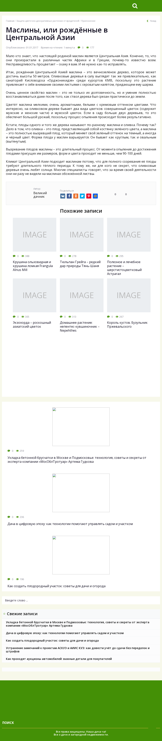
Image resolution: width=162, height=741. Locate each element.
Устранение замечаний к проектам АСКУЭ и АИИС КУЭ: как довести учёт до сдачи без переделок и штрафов (78, 649)
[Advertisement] (81, 368)
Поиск (8, 723)
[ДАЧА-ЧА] (32, 6)
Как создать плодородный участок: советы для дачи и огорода (52, 640)
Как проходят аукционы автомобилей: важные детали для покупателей (59, 659)
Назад (153, 20)
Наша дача (93, 731)
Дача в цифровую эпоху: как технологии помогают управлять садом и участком (65, 633)
